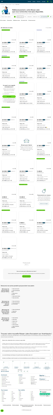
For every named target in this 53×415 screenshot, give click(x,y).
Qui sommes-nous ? (5, 376)
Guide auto (33, 380)
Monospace (21, 382)
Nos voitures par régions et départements (34, 383)
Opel (3, 395)
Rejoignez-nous (4, 379)
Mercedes (13, 398)
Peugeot (3, 393)
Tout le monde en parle (6, 382)
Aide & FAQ (4, 380)
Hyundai (13, 393)
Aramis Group (4, 386)
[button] (22, 16)
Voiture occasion (8, 4)
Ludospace (21, 383)
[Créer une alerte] (2, 410)
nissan (13, 4)
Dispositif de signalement (27, 406)
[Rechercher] (15, 17)
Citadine (20, 376)
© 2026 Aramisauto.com (26, 410)
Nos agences (4, 378)
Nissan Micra (14, 319)
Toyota (13, 399)
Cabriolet (32, 378)
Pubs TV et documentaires (6, 384)
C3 (19, 397)
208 (20, 391)
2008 (20, 393)
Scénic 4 (32, 398)
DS (12, 401)
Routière (20, 379)
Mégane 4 (32, 397)
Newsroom (4, 383)
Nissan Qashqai (15, 317)
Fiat (12, 391)
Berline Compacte (22, 378)
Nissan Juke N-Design (16, 296)
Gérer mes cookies (38, 405)
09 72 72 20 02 (5, 371)
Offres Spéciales (34, 379)
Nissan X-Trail (14, 321)
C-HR (32, 391)
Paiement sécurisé (47, 405)
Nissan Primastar (15, 324)
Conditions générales (7, 405)
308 (20, 394)
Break (20, 380)
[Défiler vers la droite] (39, 17)
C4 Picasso (21, 398)
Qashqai (32, 399)
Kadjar (32, 395)
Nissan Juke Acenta (15, 288)
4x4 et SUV (33, 376)
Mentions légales (15, 405)
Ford (12, 395)
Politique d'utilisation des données (27, 405)
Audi (3, 399)
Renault (3, 391)
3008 (20, 395)
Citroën (3, 394)
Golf (31, 394)
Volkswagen (4, 398)
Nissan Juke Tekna (15, 297)
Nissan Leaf (14, 322)
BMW (13, 397)
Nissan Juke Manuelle (16, 309)
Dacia (3, 397)
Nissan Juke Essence (16, 301)
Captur (20, 399)
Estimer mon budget (44, 203)
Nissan (3, 401)
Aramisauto (3, 4)
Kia (12, 394)
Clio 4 (32, 393)
